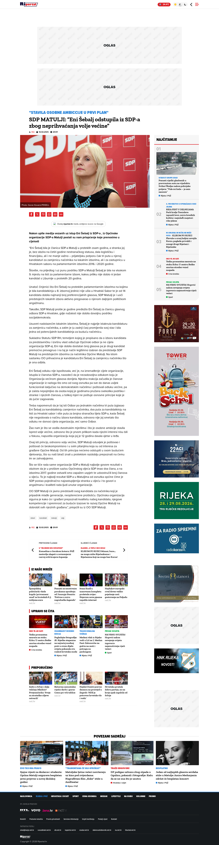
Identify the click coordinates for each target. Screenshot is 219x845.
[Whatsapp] (49, 214)
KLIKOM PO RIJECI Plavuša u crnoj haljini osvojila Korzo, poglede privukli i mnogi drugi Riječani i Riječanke (181, 241)
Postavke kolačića (36, 819)
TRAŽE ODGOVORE (120, 768)
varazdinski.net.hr (44, 830)
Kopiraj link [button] (61, 214)
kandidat (43, 518)
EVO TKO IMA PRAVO (30, 768)
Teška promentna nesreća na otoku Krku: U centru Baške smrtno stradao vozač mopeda (40, 640)
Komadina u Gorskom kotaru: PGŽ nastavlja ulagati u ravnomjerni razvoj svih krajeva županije (56, 554)
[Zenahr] (47, 810)
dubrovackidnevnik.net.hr (102, 830)
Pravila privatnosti (53, 819)
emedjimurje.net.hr (27, 830)
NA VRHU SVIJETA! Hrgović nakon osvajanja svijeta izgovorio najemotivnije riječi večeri (181, 289)
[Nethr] (61, 810)
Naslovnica (26, 796)
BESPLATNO (162, 768)
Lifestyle (116, 796)
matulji (54, 518)
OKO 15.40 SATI (36, 631)
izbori (33, 518)
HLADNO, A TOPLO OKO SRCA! (93, 548)
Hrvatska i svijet (119, 782)
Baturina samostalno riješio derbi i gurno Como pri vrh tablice (65, 689)
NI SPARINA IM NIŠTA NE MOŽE (178, 232)
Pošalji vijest (102, 819)
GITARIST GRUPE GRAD (168, 177)
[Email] (55, 214)
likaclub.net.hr (130, 830)
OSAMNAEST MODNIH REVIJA (64, 633)
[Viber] (43, 214)
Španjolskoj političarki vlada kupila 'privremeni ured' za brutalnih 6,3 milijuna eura (40, 594)
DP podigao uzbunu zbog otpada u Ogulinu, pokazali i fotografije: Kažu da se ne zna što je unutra (132, 775)
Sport (109, 652)
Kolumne (140, 796)
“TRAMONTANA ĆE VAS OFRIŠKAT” (83, 768)
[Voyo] (35, 810)
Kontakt (114, 819)
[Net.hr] (24, 810)
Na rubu (128, 796)
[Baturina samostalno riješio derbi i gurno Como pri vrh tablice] (65, 678)
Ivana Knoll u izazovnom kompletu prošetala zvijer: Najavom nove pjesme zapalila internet (91, 594)
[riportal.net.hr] (25, 837)
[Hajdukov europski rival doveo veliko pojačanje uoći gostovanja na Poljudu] (116, 580)
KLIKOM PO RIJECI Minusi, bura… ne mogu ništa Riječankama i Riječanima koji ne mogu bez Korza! (99, 554)
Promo (152, 796)
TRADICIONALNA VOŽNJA (87, 633)
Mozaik (104, 796)
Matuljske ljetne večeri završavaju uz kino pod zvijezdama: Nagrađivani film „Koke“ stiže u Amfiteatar (85, 777)
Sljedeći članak (123, 550)
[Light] (175, 4)
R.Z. (33, 132)
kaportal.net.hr (70, 830)
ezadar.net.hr (84, 830)
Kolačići (23, 819)
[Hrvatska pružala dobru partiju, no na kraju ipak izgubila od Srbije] (116, 678)
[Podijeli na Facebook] (31, 214)
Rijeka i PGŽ (62, 655)
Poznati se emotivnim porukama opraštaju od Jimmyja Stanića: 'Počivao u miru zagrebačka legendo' (65, 594)
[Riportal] (29, 4)
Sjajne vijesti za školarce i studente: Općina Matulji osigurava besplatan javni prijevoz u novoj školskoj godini (41, 777)
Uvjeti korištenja (88, 819)
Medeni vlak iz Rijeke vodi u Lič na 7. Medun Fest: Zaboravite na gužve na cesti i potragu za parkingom (91, 644)
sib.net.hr (57, 830)
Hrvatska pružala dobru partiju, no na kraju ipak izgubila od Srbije (116, 691)
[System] (180, 4)
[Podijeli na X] (37, 214)
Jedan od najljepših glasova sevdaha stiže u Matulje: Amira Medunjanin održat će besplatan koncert (177, 775)
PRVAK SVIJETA (112, 631)
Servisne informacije (71, 819)
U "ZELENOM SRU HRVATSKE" (51, 548)
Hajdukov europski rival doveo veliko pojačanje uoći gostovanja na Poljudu (116, 593)
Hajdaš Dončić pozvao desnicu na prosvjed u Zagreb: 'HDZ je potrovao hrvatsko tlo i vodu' (91, 692)
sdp (62, 518)
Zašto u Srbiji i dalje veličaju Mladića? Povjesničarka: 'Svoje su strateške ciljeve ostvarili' (40, 692)
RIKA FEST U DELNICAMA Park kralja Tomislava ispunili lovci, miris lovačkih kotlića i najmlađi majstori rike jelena (180, 215)
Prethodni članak (32, 550)
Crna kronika (36, 649)
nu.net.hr (118, 830)
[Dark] (185, 4)
